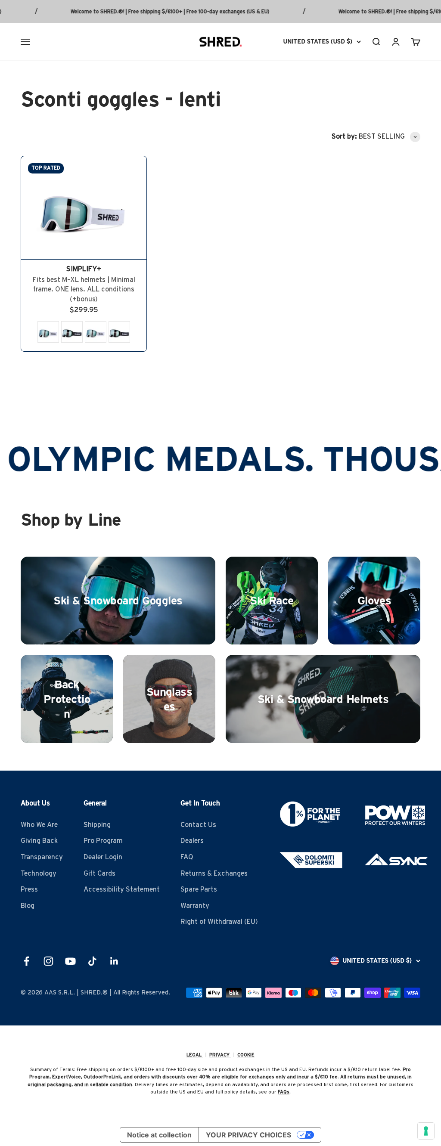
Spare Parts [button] (198, 889)
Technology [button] (38, 873)
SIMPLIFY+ (83, 269)
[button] (48, 332)
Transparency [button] (42, 857)
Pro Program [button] (103, 840)
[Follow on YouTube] (70, 961)
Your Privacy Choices (248, 1135)
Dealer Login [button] (103, 857)
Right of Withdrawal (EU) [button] (219, 921)
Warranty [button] (194, 905)
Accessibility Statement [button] (122, 889)
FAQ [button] (186, 857)
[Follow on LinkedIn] (114, 961)
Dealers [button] (192, 840)
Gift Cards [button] (99, 873)
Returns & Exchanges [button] (214, 873)
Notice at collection (159, 1135)
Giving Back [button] (39, 840)
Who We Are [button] (39, 824)
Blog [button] (27, 905)
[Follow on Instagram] (48, 961)
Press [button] (29, 889)
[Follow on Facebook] (26, 961)
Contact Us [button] (198, 824)
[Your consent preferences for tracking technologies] (426, 1131)
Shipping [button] (97, 824)
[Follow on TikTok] (92, 961)
